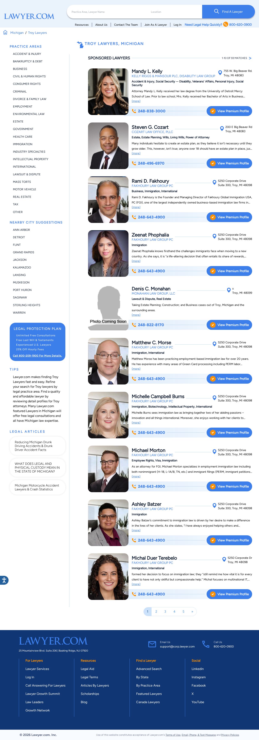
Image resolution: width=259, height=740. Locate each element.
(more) (136, 101)
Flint (17, 245)
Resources (82, 25)
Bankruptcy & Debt (27, 61)
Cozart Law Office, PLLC (152, 132)
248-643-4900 (151, 217)
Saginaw (20, 297)
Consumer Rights (27, 84)
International (24, 166)
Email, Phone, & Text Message (199, 734)
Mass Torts (22, 182)
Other (18, 212)
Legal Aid (87, 669)
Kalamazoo (22, 267)
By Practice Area (148, 685)
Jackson (20, 260)
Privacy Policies (230, 734)
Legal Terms (89, 677)
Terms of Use (173, 734)
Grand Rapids (23, 252)
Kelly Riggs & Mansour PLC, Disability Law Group (173, 76)
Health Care (23, 136)
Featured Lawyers (149, 694)
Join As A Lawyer (155, 25)
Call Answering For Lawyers (45, 685)
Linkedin (198, 669)
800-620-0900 (224, 646)
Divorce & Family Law (29, 99)
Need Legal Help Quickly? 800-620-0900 (218, 25)
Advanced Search (149, 669)
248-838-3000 (152, 111)
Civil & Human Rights (29, 76)
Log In (178, 25)
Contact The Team (126, 25)
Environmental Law (29, 114)
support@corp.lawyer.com (177, 646)
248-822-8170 (151, 325)
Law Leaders (34, 702)
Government (23, 129)
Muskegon (21, 282)
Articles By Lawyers (95, 685)
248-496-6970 (151, 163)
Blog (84, 702)
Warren (19, 312)
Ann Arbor (21, 230)
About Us (101, 25)
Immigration (22, 144)
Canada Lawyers (148, 702)
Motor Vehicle (24, 189)
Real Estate (22, 197)
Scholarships (90, 694)
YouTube (198, 702)
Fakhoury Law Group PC (152, 186)
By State (142, 677)
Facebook (199, 685)
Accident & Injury (27, 54)
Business (20, 69)
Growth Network (37, 710)
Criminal (20, 91)
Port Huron (22, 290)
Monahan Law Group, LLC (153, 293)
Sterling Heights (26, 305)
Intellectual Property (30, 159)
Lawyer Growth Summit (42, 694)
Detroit (19, 237)
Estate (18, 121)
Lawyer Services (37, 669)
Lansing (19, 275)
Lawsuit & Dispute (27, 174)
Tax (15, 204)
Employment (22, 106)
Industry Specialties (29, 151)
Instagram (199, 677)
